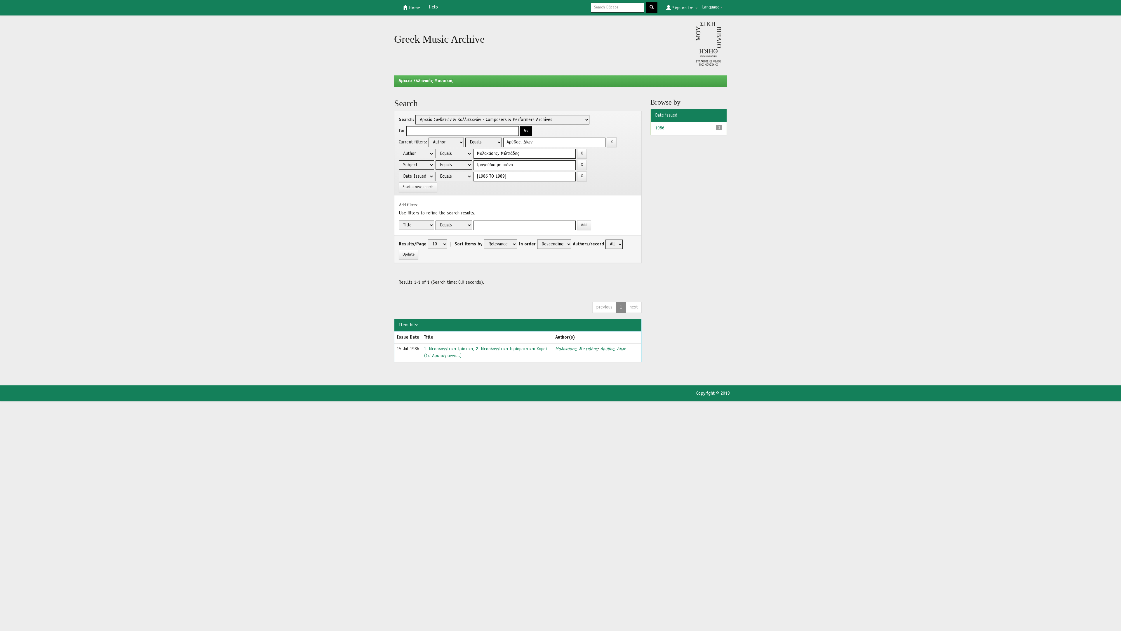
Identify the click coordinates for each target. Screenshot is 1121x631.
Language (711, 7)
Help (433, 7)
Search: (406, 119)
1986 (659, 128)
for (402, 131)
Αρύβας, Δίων (613, 349)
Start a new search (418, 187)
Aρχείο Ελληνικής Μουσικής (425, 81)
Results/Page (413, 244)
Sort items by (469, 244)
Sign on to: (683, 8)
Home (414, 8)
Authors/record (588, 244)
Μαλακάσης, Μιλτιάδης (576, 349)
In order (527, 244)
